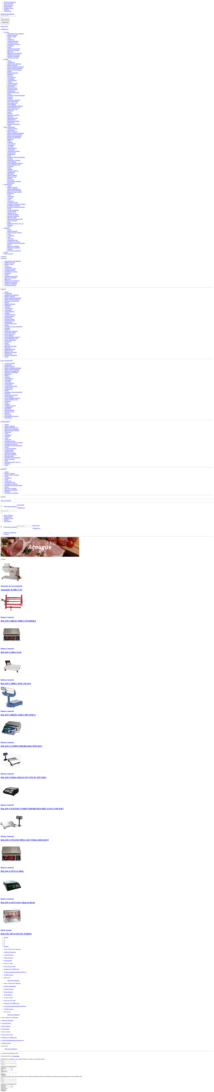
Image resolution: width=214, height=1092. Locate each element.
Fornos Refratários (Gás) (13, 107)
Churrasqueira (11, 149)
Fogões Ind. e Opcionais (13, 100)
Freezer (9, 47)
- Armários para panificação (11, 295)
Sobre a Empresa (8, 5)
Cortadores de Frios (12, 42)
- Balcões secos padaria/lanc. (11, 301)
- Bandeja (6, 302)
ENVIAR (3, 1074)
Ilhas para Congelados (13, 50)
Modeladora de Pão (12, 118)
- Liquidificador (8, 407)
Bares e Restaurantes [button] (6, 360)
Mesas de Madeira (12, 175)
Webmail (6, 9)
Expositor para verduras (13, 241)
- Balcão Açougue (9, 264)
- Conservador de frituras (10, 386)
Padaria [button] (3, 289)
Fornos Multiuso (11, 104)
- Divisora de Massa (9, 319)
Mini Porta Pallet (11, 217)
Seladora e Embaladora (13, 56)
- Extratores (7, 328)
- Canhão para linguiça (10, 268)
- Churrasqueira (8, 384)
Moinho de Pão (11, 119)
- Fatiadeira (7, 329)
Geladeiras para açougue (13, 48)
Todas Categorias (8, 253)
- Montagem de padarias (10, 352)
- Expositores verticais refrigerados (13, 326)
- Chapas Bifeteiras (9, 311)
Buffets (9, 140)
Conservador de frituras (13, 151)
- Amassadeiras (8, 293)
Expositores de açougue (13, 44)
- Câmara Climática (9, 316)
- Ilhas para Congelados (10, 277)
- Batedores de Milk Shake (11, 372)
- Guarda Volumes (9, 450)
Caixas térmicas (11, 77)
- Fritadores (7, 344)
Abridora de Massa (12, 128)
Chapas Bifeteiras (12, 80)
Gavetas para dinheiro (13, 210)
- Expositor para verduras (10, 484)
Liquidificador (11, 172)
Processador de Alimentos (14, 181)
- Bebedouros (7, 305)
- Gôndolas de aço (9, 451)
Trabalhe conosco (8, 8)
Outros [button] (2, 497)
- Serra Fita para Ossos (10, 285)
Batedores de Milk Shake (14, 137)
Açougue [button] (3, 258)
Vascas (9, 125)
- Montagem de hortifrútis (10, 490)
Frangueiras (10, 45)
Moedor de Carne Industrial (14, 53)
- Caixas (6, 265)
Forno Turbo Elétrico (12, 101)
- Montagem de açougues (10, 282)
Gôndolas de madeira (13, 214)
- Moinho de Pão (8, 350)
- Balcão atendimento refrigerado (12, 298)
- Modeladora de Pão (9, 349)
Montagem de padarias (13, 121)
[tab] (107, 258)
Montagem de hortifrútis (13, 247)
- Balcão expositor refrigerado (12, 299)
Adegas (9, 60)
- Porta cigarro (8, 414)
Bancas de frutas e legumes (14, 192)
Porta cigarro (10, 180)
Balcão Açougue (11, 36)
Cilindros (9, 82)
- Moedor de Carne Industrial (11, 280)
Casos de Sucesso (8, 3)
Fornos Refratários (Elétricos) (15, 106)
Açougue (6, 32)
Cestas (9, 199)
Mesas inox (10, 51)
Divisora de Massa (12, 88)
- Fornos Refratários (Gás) (11, 338)
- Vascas (6, 356)
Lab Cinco (16, 1056)
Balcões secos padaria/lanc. (14, 70)
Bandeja (9, 71)
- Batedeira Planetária (9, 304)
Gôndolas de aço (11, 213)
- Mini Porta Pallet (9, 456)
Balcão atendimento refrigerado (15, 67)
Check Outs (10, 201)
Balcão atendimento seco (13, 189)
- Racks (6, 460)
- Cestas (6, 438)
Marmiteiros (10, 174)
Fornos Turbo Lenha (12, 109)
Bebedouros (10, 74)
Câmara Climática (12, 85)
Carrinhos (10, 198)
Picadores (9, 178)
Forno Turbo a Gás (12, 103)
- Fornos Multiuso (8, 335)
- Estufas (6, 325)
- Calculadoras (8, 267)
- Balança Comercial (9, 262)
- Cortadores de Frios (9, 270)
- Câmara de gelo (8, 387)
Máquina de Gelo (12, 177)
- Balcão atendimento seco (11, 427)
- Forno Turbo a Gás (9, 334)
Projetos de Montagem (10, 2)
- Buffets (6, 375)
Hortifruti (6, 228)
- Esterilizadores (8, 322)
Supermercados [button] (5, 421)
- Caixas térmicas (8, 308)
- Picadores (7, 413)
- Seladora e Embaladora (10, 283)
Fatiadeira (10, 98)
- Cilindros (7, 313)
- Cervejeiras (7, 381)
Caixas (9, 38)
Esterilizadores (11, 91)
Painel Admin (7, 11)
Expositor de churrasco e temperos (16, 204)
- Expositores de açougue (10, 271)
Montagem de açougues (13, 54)
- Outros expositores (9, 459)
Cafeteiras (10, 76)
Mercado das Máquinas (13, 980)
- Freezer (6, 274)
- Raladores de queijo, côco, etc (12, 462)
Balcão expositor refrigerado (14, 68)
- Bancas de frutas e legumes (11, 430)
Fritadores (10, 113)
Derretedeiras (10, 86)
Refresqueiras (11, 122)
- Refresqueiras (8, 353)
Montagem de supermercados (15, 219)
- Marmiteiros (7, 408)
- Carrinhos (7, 436)
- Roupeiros (7, 463)
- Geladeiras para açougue (11, 276)
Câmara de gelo (11, 152)
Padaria (6, 59)
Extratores (10, 97)
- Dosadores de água (9, 320)
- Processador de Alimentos (11, 416)
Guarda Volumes (11, 211)
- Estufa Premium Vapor (10, 323)
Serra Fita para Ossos (13, 57)
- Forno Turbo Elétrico (10, 332)
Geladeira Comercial (12, 171)
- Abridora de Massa (9, 363)
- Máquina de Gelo (9, 411)
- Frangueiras (7, 273)
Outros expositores (12, 220)
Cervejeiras (10, 146)
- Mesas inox (7, 279)
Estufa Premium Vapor (13, 92)
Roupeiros (10, 225)
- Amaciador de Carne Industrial (12, 261)
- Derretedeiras (8, 317)
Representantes (8, 6)
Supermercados (8, 184)
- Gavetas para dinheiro (10, 448)
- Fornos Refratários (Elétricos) (12, 337)
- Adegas (6, 292)
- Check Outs (7, 439)
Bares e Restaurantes (9, 127)
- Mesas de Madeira (9, 410)
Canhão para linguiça (13, 41)
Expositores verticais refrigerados (16, 95)
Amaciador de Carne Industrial (15, 33)
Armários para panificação (14, 63)
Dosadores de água (12, 89)
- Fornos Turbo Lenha (10, 340)
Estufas (9, 94)
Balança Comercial (12, 35)
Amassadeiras (11, 62)
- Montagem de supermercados (12, 457)
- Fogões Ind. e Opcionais (11, 331)
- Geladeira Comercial (10, 405)
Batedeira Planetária (12, 73)
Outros (6, 252)
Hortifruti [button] (3, 469)
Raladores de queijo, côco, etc (15, 223)
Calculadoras (10, 39)
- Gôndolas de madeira (10, 453)
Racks (9, 222)
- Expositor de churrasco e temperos (13, 442)
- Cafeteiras (7, 307)
